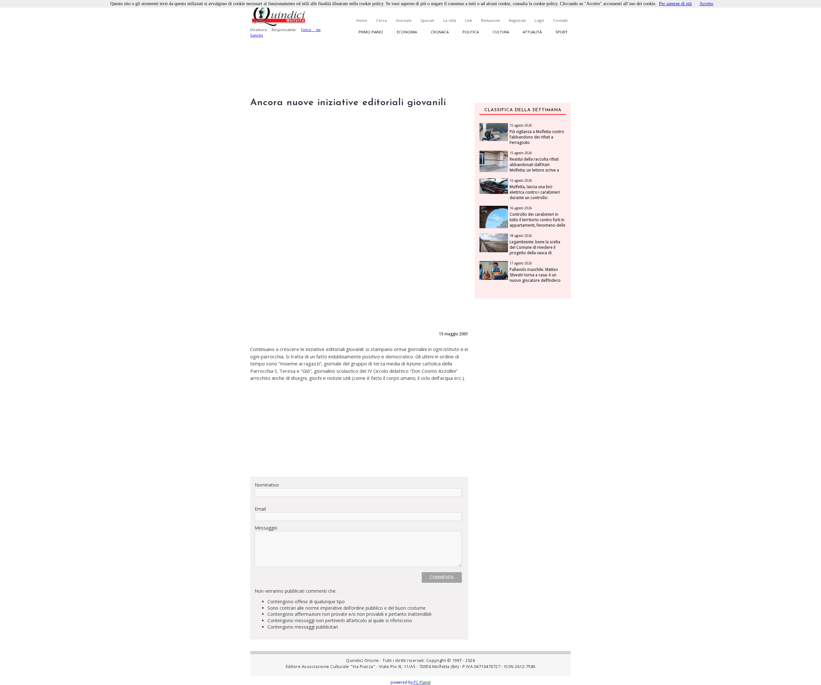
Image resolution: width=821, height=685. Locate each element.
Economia (407, 31)
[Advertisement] (359, 427)
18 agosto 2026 (521, 235)
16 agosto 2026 (521, 208)
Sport (561, 31)
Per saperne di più (675, 3)
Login (539, 20)
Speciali (427, 20)
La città (449, 20)
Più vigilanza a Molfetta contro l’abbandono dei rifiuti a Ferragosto (537, 137)
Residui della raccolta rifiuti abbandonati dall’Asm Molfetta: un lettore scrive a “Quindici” (534, 167)
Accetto (706, 3)
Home (361, 20)
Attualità (532, 31)
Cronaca (440, 31)
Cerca (381, 20)
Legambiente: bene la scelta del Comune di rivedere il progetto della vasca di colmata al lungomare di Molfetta (535, 252)
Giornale (403, 20)
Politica (470, 31)
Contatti (560, 20)
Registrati (517, 20)
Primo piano (371, 31)
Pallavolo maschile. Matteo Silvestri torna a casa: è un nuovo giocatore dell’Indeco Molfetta (535, 277)
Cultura (501, 31)
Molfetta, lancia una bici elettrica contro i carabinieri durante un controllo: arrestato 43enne (535, 194)
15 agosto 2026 (521, 125)
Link (468, 20)
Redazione (490, 20)
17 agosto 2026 (521, 263)
